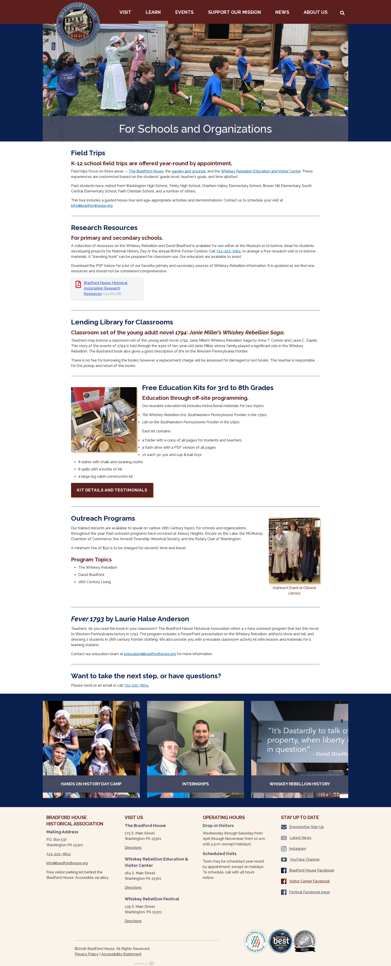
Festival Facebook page (309, 892)
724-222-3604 (58, 854)
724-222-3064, (228, 251)
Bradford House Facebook (311, 870)
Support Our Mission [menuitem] (234, 12)
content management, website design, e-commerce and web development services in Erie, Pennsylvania (147, 963)
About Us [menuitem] (315, 12)
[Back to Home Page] (78, 24)
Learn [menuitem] (153, 12)
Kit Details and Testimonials (112, 490)
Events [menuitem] (184, 12)
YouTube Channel (304, 859)
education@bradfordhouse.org (150, 654)
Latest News (300, 838)
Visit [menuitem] (125, 12)
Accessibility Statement (121, 954)
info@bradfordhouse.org (91, 206)
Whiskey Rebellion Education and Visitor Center (260, 171)
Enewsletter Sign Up (306, 827)
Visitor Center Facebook (309, 881)
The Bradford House (146, 171)
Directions (133, 848)
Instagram (297, 848)
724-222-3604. (136, 685)
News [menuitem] (282, 12)
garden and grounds (189, 171)
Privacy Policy (86, 954)
